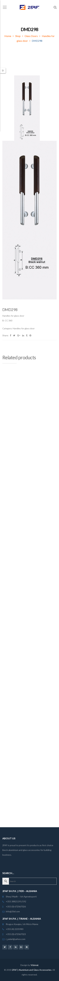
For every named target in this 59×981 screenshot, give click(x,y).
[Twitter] (4, 947)
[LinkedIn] (15, 947)
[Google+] (21, 947)
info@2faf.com (13, 911)
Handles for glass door (24, 328)
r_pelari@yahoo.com (15, 939)
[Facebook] (10, 947)
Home (7, 35)
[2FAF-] (29, 7)
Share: (5, 335)
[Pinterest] (26, 947)
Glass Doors (31, 35)
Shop (18, 35)
